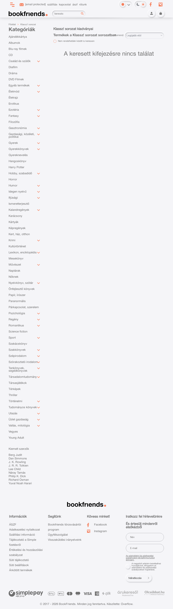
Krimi (12, 240)
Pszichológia (17, 313)
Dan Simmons (18, 458)
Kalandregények (19, 210)
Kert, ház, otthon (19, 234)
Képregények (17, 228)
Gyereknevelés (18, 155)
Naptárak (14, 271)
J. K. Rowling (17, 462)
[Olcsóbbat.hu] (154, 592)
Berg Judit (15, 455)
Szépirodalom (18, 356)
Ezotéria (14, 110)
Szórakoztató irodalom (23, 362)
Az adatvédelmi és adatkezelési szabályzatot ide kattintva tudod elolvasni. (140, 558)
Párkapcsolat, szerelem (24, 307)
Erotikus (14, 104)
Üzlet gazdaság (18, 419)
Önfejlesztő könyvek (22, 289)
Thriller (13, 395)
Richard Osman (19, 480)
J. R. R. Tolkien (18, 465)
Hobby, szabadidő (20, 173)
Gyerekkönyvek (19, 149)
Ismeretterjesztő (19, 204)
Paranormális (17, 301)
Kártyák (13, 222)
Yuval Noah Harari (20, 483)
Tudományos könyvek (23, 407)
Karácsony (15, 216)
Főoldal (12, 24)
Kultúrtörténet (17, 246)
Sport (12, 338)
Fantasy (14, 116)
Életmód (14, 91)
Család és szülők (20, 61)
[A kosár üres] (160, 13)
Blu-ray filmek (18, 49)
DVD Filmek (16, 79)
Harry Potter (16, 167)
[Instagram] (160, 4)
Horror (13, 179)
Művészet (15, 265)
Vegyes (13, 432)
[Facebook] (150, 4)
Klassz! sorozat (28, 24)
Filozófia (14, 122)
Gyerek (13, 143)
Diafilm (13, 67)
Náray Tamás (17, 473)
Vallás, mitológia (19, 425)
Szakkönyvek (17, 350)
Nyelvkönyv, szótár (21, 283)
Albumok (14, 43)
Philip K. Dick (17, 476)
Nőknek (13, 277)
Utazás (13, 413)
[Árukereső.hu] (128, 592)
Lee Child (15, 469)
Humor (13, 185)
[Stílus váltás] (122, 4)
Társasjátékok (18, 383)
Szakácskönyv (18, 344)
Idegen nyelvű (17, 191)
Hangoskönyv (17, 161)
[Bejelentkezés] (151, 13)
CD (11, 55)
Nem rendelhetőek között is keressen (75, 41)
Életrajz (13, 98)
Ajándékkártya (18, 37)
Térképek (15, 389)
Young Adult (16, 438)
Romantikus (16, 325)
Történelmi (15, 401)
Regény (13, 319)
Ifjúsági (13, 198)
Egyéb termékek (19, 85)
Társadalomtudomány (23, 377)
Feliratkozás (135, 578)
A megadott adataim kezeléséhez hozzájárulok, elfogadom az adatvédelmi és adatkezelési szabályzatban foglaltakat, (146, 567)
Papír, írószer (17, 295)
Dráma (13, 73)
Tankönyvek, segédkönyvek (18, 369)
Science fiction (18, 331)
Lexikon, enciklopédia (22, 252)
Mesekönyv (16, 258)
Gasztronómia (18, 128)
